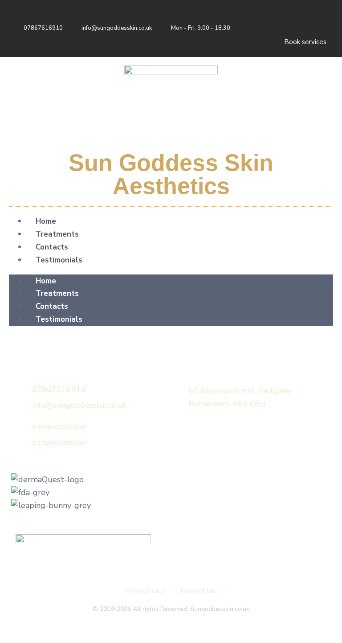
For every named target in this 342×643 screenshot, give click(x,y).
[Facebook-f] (291, 20)
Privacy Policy (144, 590)
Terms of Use (198, 590)
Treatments (57, 234)
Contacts (52, 247)
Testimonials (59, 260)
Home (46, 221)
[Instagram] (317, 20)
